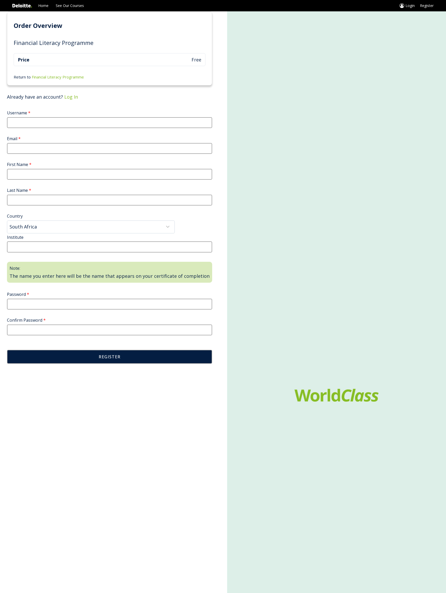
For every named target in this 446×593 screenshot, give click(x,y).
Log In (71, 97)
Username (18, 113)
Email (14, 138)
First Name (19, 164)
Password (18, 294)
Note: (15, 268)
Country (15, 216)
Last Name (19, 190)
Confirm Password (26, 320)
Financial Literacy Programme (58, 77)
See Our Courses (70, 5)
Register (427, 5)
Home (43, 5)
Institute (15, 237)
